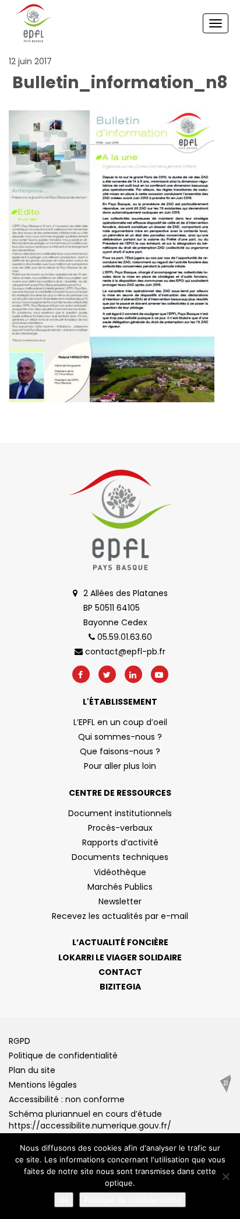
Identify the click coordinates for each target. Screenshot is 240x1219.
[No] (225, 1176)
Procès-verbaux (120, 828)
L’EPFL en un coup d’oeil (120, 722)
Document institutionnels (120, 813)
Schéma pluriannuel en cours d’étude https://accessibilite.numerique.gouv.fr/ (90, 1119)
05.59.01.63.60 (123, 637)
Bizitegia (120, 986)
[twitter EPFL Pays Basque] (107, 674)
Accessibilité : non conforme (67, 1099)
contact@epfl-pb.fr (124, 651)
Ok (64, 1199)
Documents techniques (120, 857)
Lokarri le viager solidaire (120, 957)
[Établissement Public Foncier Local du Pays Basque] (33, 23)
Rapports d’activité (120, 842)
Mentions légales (43, 1085)
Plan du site (32, 1070)
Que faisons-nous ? (120, 751)
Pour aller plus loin (120, 766)
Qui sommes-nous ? (120, 737)
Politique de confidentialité (63, 1055)
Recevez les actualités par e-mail (120, 916)
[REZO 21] (225, 1083)
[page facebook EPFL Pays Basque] (81, 674)
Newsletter (120, 901)
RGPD (19, 1041)
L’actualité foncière (120, 942)
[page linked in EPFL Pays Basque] (133, 674)
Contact (120, 972)
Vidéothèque (120, 872)
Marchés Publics (120, 887)
